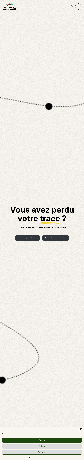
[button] (81, 430)
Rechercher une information (55, 238)
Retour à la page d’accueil (27, 238)
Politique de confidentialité (48, 457)
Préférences (42, 452)
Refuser (42, 446)
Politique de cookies (32, 457)
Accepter (42, 440)
